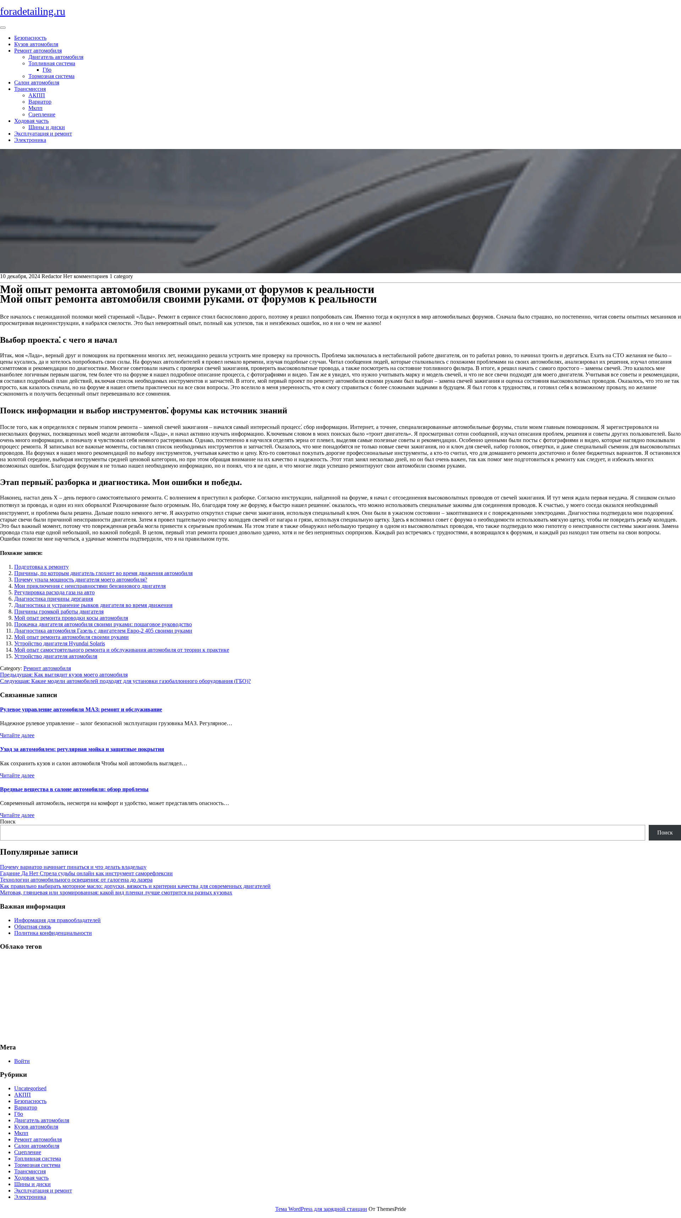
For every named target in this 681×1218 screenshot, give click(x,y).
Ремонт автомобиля (38, 51)
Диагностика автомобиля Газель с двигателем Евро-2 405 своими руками (103, 631)
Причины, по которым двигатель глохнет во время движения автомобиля (103, 573)
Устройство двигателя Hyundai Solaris (59, 643)
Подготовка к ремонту (41, 567)
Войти (22, 1061)
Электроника (30, 140)
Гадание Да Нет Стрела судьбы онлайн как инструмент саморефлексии (86, 873)
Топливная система (51, 63)
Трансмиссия (30, 89)
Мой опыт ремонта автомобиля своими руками (71, 637)
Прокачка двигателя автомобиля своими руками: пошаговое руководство (103, 624)
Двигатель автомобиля (55, 57)
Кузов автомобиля (36, 44)
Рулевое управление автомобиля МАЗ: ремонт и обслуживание (81, 709)
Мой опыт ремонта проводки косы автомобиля (71, 618)
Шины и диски (46, 127)
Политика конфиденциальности (53, 933)
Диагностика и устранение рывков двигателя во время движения (93, 605)
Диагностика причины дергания (53, 599)
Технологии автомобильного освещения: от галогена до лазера (76, 880)
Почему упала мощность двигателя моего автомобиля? (80, 580)
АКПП (36, 95)
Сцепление (41, 114)
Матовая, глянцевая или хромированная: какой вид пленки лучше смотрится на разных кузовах (116, 892)
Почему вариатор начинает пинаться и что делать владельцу (73, 867)
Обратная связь (32, 927)
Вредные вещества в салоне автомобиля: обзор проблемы (74, 789)
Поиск (8, 822)
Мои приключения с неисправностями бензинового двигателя (90, 586)
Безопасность (30, 38)
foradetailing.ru (32, 11)
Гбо (47, 70)
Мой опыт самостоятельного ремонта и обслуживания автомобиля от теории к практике (121, 650)
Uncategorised (30, 1088)
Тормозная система (51, 76)
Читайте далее (17, 735)
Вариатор (39, 102)
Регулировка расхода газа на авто (54, 592)
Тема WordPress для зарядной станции (321, 1209)
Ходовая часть (31, 121)
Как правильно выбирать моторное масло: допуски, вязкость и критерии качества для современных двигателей (135, 886)
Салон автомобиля (36, 82)
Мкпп (35, 108)
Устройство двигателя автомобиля (55, 656)
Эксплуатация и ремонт (43, 134)
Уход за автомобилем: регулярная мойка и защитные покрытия (82, 749)
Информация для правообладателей (57, 920)
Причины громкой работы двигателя (59, 611)
